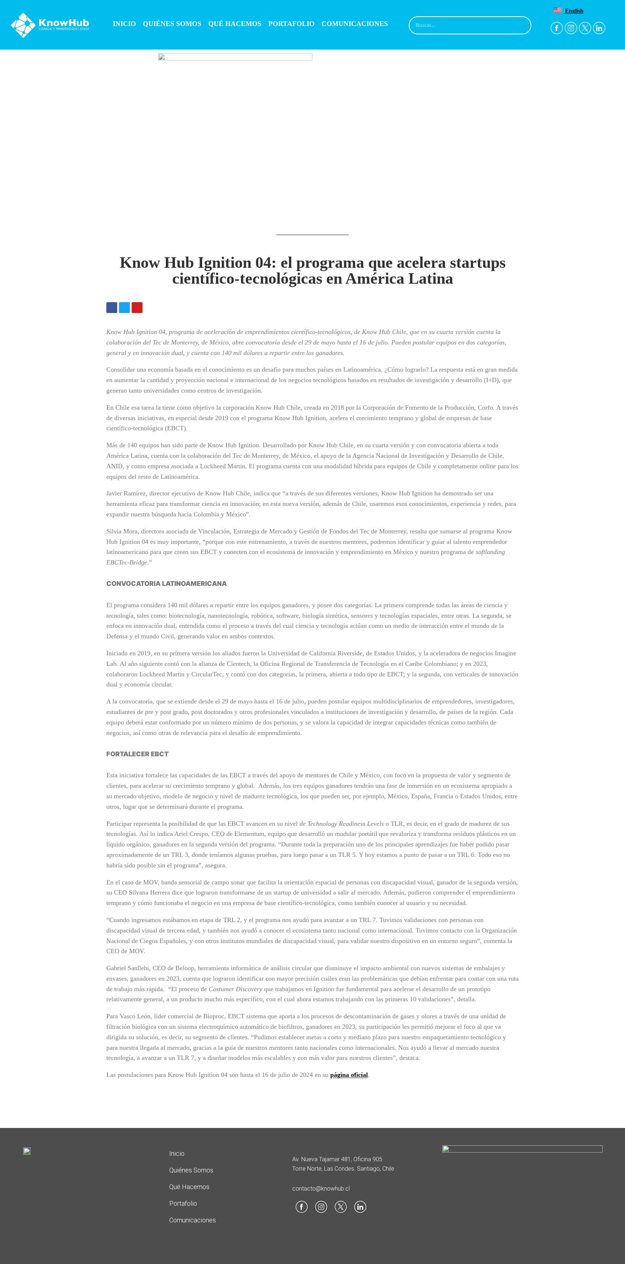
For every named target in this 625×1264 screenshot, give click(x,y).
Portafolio (291, 24)
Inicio (124, 24)
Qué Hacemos (235, 24)
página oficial (349, 1074)
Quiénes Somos (172, 24)
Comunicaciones (355, 24)
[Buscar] (522, 25)
